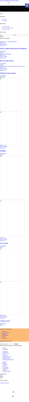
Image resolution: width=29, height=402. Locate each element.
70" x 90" (5, 29)
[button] (2, 45)
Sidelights (3, 151)
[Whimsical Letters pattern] (12, 66)
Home (1, 38)
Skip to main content (14, 0)
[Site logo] (14, 5)
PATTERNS (3, 51)
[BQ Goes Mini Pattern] (5, 54)
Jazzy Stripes (4, 243)
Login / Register (7, 371)
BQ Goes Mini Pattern (7, 61)
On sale (5, 19)
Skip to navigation (4, 0)
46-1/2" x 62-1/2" (7, 28)
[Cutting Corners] (11, 280)
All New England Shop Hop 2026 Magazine (13, 48)
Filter (2, 36)
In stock (5, 20)
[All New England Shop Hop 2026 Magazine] (8, 41)
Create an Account (4, 383)
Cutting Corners (5, 321)
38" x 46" (5, 26)
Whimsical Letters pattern (8, 73)
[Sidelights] (11, 110)
